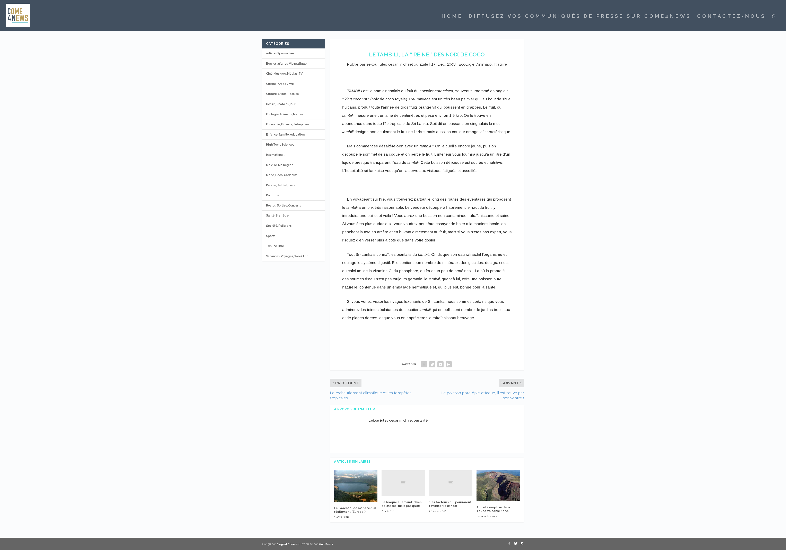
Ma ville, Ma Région (279, 165)
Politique (272, 195)
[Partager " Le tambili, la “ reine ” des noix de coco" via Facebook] (424, 364)
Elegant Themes (288, 544)
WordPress (326, 544)
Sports (270, 236)
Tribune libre (275, 246)
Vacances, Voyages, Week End (287, 256)
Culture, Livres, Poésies (282, 93)
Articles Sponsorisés (280, 53)
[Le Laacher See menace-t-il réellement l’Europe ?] (355, 486)
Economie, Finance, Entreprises (287, 124)
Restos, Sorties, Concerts (283, 205)
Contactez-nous (731, 17)
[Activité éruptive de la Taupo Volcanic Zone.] (498, 485)
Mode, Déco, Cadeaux (281, 175)
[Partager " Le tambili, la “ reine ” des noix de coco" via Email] (440, 364)
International (275, 154)
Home (452, 17)
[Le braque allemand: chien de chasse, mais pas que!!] (403, 483)
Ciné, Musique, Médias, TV (284, 73)
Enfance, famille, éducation (285, 134)
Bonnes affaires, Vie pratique (286, 63)
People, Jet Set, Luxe (280, 185)
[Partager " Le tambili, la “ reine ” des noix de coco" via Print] (449, 364)
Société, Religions (278, 225)
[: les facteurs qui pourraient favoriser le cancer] (450, 483)
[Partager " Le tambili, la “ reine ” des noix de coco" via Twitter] (432, 364)
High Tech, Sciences (280, 144)
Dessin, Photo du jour (280, 104)
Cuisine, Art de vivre (280, 83)
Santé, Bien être (277, 215)
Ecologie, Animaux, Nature (483, 64)
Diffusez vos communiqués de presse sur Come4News (580, 17)
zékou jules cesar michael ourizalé (397, 64)
